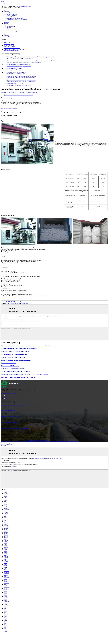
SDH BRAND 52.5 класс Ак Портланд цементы (19, 85)
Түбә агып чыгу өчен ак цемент (55, 441)
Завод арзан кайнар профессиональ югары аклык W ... (18, 377)
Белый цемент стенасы (7, 441)
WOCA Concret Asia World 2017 (9, 422)
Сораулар (6, 23)
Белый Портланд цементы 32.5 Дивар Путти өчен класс (21, 81)
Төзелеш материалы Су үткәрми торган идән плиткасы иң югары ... (24, 62)
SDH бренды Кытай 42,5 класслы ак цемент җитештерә (21, 77)
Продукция (6, 11)
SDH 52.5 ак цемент (12, 14)
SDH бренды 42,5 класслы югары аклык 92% (16, 303)
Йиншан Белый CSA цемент (14, 69)
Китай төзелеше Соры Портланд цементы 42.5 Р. (19, 66)
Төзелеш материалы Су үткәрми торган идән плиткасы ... (19, 348)
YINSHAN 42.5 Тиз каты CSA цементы (17, 19)
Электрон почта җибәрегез (7, 444)
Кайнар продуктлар (34, 440)
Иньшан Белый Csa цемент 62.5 (15, 18)
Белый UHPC (10, 12)
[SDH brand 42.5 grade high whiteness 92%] (13, 368)
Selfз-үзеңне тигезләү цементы (14, 20)
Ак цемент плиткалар (29, 441)
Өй (4, 10)
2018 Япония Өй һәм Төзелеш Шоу (10, 416)
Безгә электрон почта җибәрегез (9, 108)
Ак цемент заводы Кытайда (71, 441)
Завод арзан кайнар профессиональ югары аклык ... (20, 58)
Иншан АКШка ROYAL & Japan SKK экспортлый (14, 428)
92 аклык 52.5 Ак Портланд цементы (16, 73)
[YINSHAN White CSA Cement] (8, 363)
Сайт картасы (44, 440)
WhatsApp (3, 445)
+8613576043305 (5, 392)
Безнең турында (8, 24)
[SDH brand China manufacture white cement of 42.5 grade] (15, 351)
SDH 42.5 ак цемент (12, 15)
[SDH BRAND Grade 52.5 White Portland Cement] (13, 357)
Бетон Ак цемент (18, 441)
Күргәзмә (9, 27)
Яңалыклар (6, 22)
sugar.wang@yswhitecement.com (23, 6)
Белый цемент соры (41, 441)
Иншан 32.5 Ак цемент (12, 16)
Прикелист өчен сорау (6, 439)
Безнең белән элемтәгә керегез (11, 28)
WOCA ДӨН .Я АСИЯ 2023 (8, 410)
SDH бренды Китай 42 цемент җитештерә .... (15, 354)
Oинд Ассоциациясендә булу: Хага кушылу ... (13, 405)
